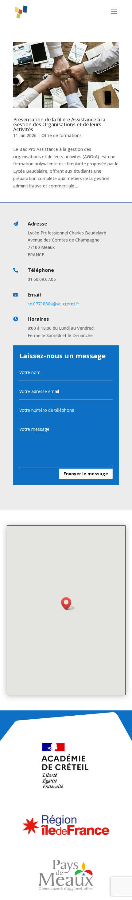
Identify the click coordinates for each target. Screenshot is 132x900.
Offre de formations (61, 135)
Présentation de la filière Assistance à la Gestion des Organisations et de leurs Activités (59, 124)
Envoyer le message (86, 474)
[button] (68, 604)
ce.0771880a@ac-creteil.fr (53, 304)
